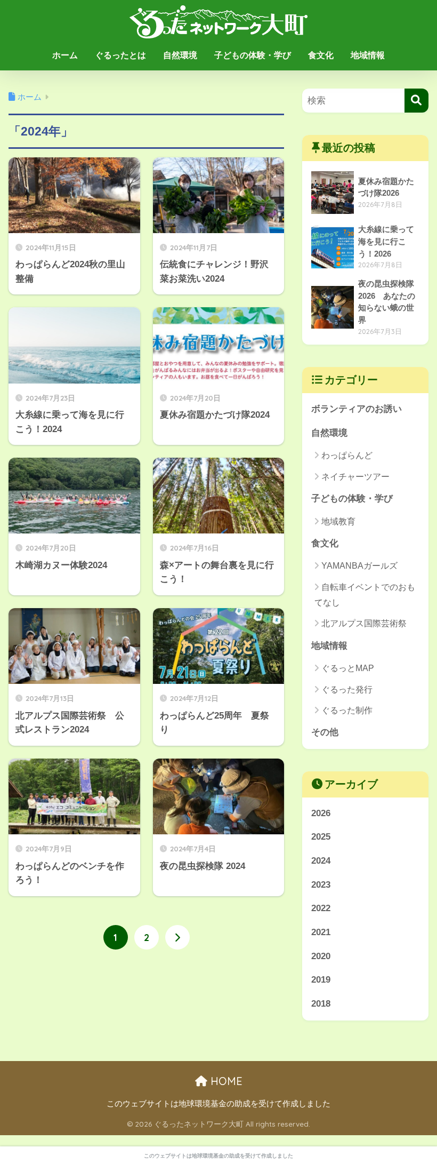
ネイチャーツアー (355, 476)
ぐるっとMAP (347, 668)
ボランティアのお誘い (356, 409)
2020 (320, 956)
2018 (320, 1004)
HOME (224, 1081)
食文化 (321, 55)
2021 (320, 932)
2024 (320, 861)
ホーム (65, 55)
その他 (324, 732)
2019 (320, 980)
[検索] (416, 101)
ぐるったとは (120, 55)
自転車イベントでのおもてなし (364, 595)
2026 (320, 813)
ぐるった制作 (347, 710)
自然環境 (180, 55)
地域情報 (368, 55)
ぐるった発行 (347, 689)
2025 (320, 837)
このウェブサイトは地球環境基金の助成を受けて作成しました (218, 1103)
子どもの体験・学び (252, 55)
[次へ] (177, 937)
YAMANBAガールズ (359, 565)
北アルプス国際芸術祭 (364, 623)
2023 (320, 885)
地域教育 (338, 521)
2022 (320, 908)
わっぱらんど (347, 455)
